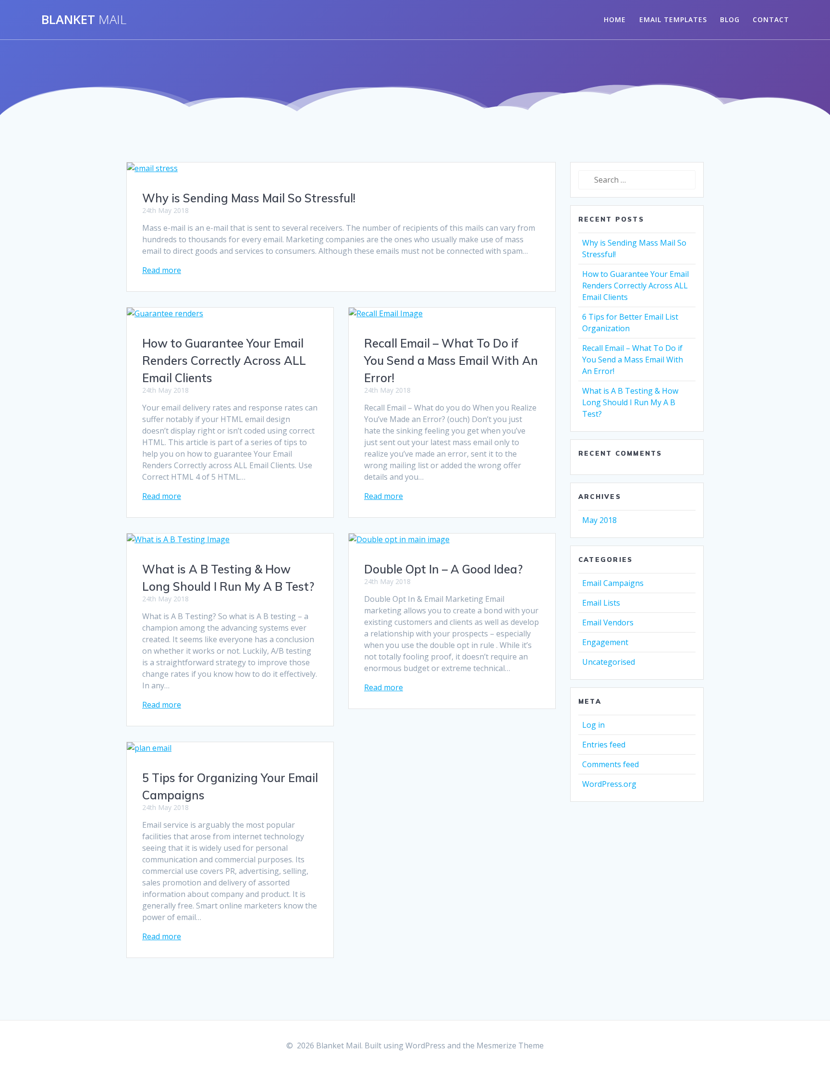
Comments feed (610, 764)
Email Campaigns (613, 583)
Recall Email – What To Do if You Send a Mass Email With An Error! (451, 360)
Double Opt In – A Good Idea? (443, 569)
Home (615, 19)
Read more (161, 270)
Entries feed (603, 744)
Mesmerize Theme (510, 1045)
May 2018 (599, 520)
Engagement (605, 642)
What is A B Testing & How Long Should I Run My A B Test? (630, 402)
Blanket (83, 19)
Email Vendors (608, 622)
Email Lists (601, 602)
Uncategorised (608, 662)
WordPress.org (609, 784)
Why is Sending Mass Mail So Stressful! (248, 198)
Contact (771, 19)
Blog (730, 19)
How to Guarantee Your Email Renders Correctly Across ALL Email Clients (224, 360)
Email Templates (673, 19)
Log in (593, 725)
